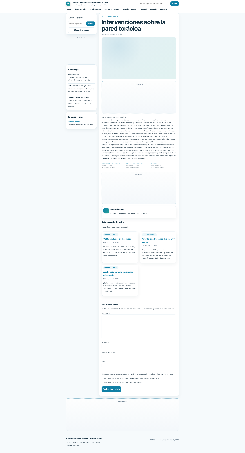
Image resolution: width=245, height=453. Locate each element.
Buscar (174, 3)
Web (103, 362)
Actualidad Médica (129, 9)
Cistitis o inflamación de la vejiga (117, 239)
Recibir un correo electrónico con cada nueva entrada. (123, 382)
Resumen (154, 164)
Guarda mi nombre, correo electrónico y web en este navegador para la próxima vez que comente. (137, 374)
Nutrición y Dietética (112, 9)
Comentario (106, 313)
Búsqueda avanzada (81, 30)
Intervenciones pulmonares (134, 164)
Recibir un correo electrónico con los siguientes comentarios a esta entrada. (131, 378)
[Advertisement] (81, 51)
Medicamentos (95, 9)
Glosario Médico (80, 9)
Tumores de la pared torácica (111, 164)
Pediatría (163, 9)
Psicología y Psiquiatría (148, 9)
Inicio (69, 9)
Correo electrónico (109, 352)
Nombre (105, 343)
